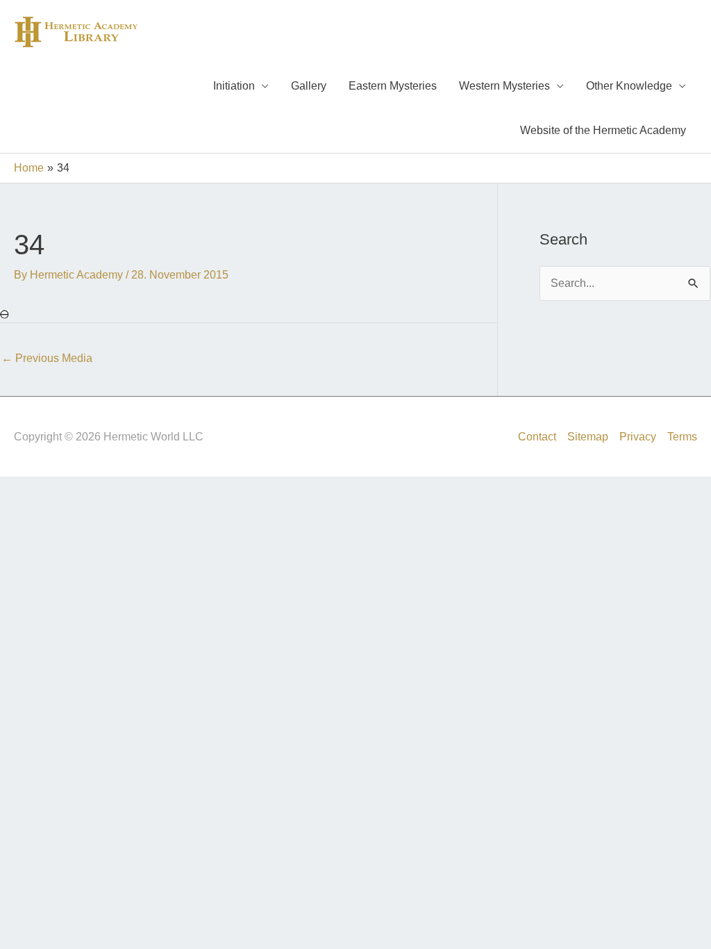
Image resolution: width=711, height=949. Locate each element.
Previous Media (46, 358)
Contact (537, 437)
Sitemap (587, 437)
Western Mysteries (504, 86)
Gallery (308, 86)
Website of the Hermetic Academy (603, 130)
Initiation (234, 86)
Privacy (637, 437)
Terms (682, 437)
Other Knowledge (629, 86)
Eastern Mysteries (393, 86)
